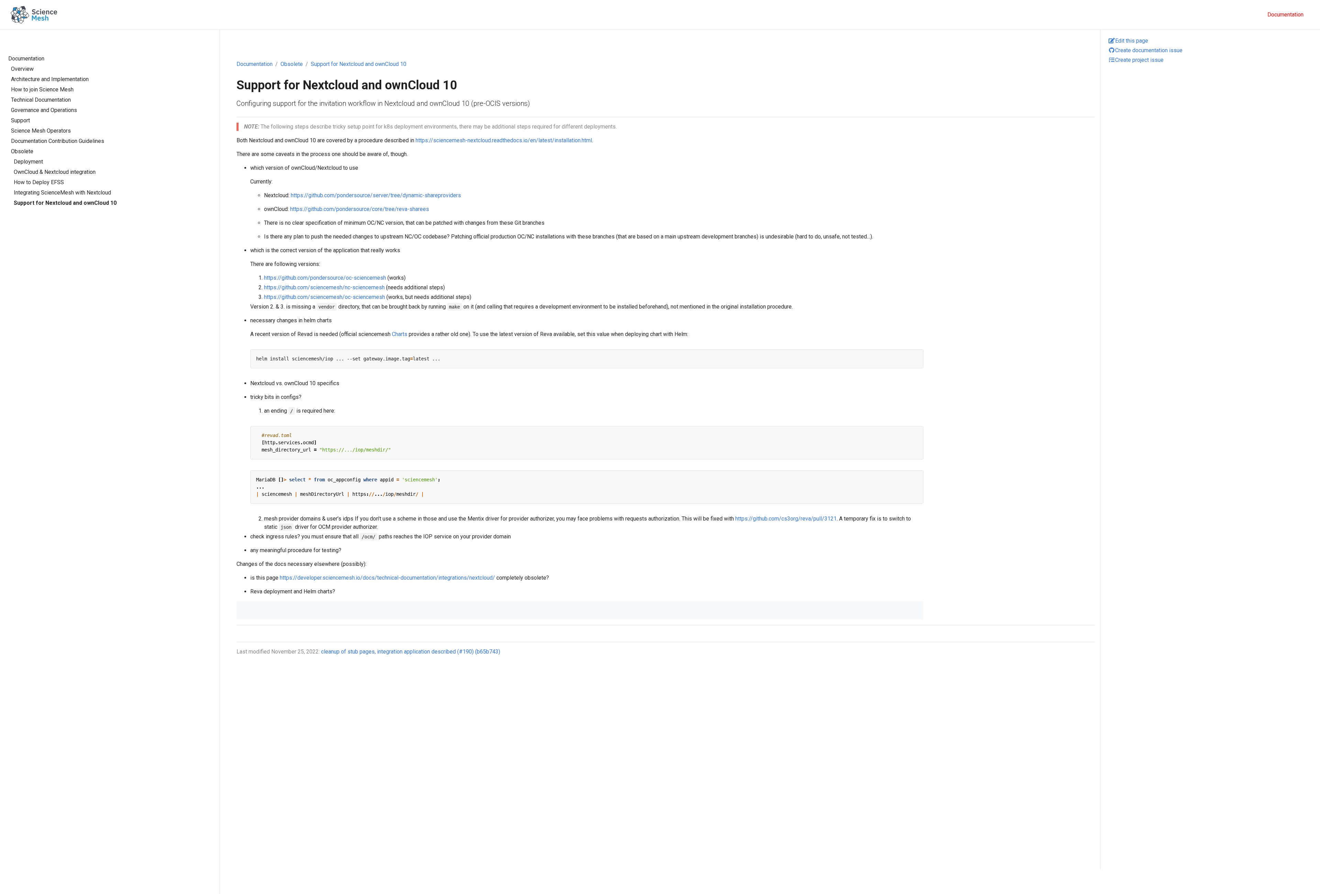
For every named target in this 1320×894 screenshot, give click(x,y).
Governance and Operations (44, 110)
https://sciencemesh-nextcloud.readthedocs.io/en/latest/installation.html (504, 140)
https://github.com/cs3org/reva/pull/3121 (786, 518)
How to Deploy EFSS (39, 182)
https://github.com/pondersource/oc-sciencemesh (325, 278)
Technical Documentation (41, 100)
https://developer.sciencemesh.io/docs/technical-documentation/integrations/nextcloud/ (387, 577)
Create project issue (1139, 60)
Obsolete (22, 151)
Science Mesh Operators (41, 130)
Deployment (28, 161)
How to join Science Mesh (42, 89)
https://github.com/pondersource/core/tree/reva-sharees (359, 209)
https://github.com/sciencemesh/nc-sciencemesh (324, 287)
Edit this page (1131, 40)
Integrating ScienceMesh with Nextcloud (62, 192)
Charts (399, 334)
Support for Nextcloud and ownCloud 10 (65, 203)
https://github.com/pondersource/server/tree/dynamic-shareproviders (376, 195)
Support (20, 120)
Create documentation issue (1148, 50)
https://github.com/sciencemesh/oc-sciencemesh (324, 297)
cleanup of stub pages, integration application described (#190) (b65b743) (410, 651)
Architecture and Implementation (50, 79)
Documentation (26, 58)
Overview (22, 69)
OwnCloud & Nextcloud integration (55, 172)
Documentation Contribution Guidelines (57, 141)
